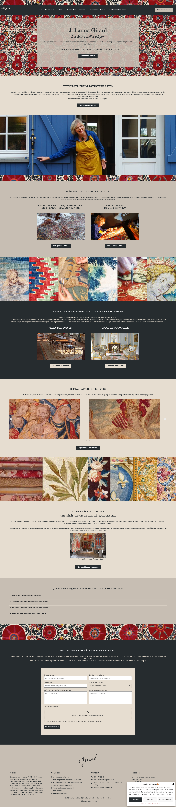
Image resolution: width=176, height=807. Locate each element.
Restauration (71, 10)
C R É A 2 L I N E (91, 801)
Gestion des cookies (104, 798)
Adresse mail (49, 682)
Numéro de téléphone (96, 675)
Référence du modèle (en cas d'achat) (57, 690)
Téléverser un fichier (51, 707)
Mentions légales (156, 803)
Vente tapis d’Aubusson (97, 10)
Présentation (49, 10)
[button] (172, 784)
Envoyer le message (52, 726)
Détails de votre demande (98, 690)
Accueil (40, 10)
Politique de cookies (146, 803)
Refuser (150, 799)
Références (82, 10)
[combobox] (110, 686)
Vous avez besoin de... (97, 682)
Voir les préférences (165, 799)
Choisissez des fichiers (96, 715)
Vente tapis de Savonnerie (117, 10)
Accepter (135, 799)
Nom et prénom (50, 675)
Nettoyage (60, 10)
